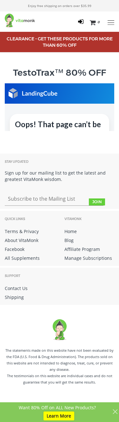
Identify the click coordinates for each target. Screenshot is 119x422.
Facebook (14, 249)
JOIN (97, 201)
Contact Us (16, 288)
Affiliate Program (82, 249)
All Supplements (22, 258)
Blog (69, 240)
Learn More (59, 416)
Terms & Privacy (22, 231)
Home (70, 231)
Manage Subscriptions (88, 258)
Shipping (14, 297)
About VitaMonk (21, 240)
